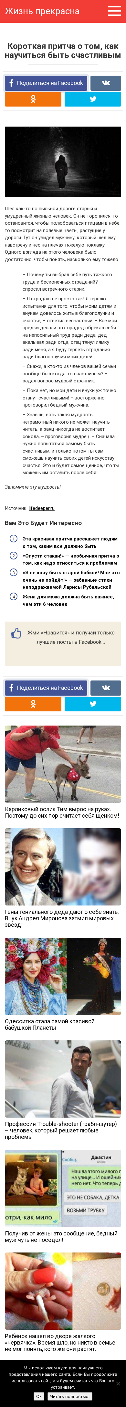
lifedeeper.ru (42, 508)
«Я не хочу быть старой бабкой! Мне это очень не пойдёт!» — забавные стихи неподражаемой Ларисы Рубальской (71, 580)
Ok (39, 1396)
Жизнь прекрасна (42, 11)
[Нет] (118, 1383)
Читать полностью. (70, 1396)
